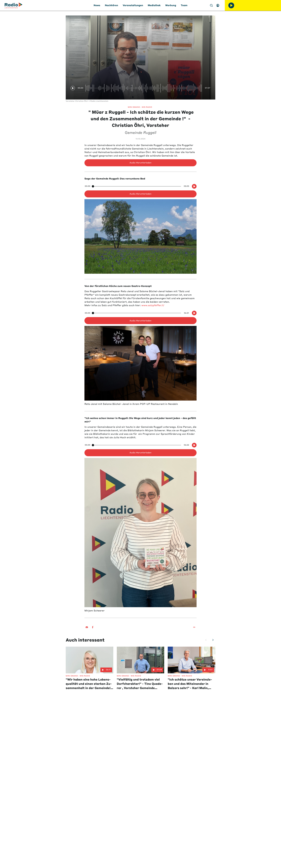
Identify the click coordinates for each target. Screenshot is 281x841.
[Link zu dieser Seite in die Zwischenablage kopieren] (194, 627)
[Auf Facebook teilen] (92, 627)
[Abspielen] (231, 5)
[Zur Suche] (211, 5)
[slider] (144, 88)
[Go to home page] (13, 5)
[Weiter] (213, 640)
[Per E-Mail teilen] (86, 627)
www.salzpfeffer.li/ (152, 305)
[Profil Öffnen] (217, 5)
